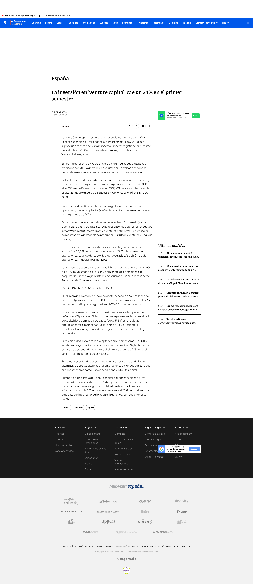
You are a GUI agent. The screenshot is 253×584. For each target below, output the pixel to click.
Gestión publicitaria (166, 546)
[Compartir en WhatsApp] (130, 126)
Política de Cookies (148, 546)
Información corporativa (84, 546)
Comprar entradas (154, 433)
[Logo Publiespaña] (126, 532)
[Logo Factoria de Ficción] (108, 511)
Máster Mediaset (123, 469)
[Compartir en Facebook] (149, 126)
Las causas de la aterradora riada (55, 15)
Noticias (59, 433)
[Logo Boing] (145, 511)
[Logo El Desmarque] (71, 511)
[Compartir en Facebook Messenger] (143, 126)
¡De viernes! (90, 463)
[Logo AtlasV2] (89, 532)
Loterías (58, 439)
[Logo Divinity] (181, 501)
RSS (178, 546)
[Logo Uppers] (108, 521)
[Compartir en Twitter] (136, 126)
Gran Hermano (92, 433)
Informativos (77, 407)
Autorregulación (123, 448)
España (60, 78)
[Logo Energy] (182, 511)
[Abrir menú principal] (248, 22)
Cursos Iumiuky (152, 445)
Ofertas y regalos (154, 439)
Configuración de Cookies (127, 546)
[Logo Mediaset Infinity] (71, 501)
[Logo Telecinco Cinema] (145, 521)
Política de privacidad (105, 546)
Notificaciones (122, 454)
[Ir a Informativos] (18, 22)
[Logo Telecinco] (108, 501)
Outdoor (89, 469)
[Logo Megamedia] (128, 559)
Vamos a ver (91, 457)
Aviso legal (67, 546)
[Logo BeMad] (71, 521)
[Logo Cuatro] (145, 501)
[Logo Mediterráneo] (163, 532)
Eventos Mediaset (154, 450)
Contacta (119, 433)
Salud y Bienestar (153, 456)
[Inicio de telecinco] (5, 22)
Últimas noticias (63, 445)
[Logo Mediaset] (126, 488)
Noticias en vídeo (64, 450)
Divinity (178, 456)
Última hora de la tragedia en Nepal (19, 15)
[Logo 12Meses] (182, 522)
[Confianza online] (126, 573)
